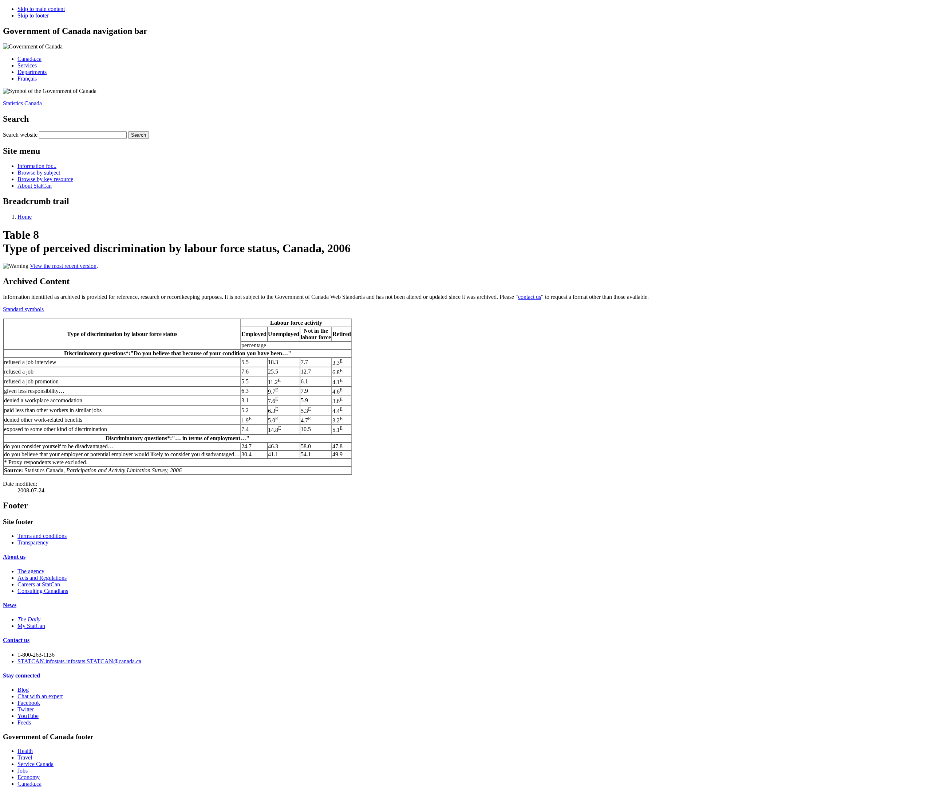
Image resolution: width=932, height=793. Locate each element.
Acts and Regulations (42, 578)
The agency (30, 571)
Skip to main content (41, 9)
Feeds (24, 722)
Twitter (25, 709)
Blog (23, 690)
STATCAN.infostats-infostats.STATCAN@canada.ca (79, 661)
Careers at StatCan (38, 584)
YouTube (28, 716)
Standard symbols (23, 309)
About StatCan (34, 186)
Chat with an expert (40, 696)
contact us (529, 297)
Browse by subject (38, 172)
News (9, 605)
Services (27, 65)
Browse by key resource (45, 179)
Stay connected (21, 675)
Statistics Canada (22, 103)
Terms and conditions (42, 536)
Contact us (16, 640)
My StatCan (31, 626)
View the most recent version (63, 266)
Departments (32, 72)
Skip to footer (33, 15)
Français (27, 78)
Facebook (28, 703)
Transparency (32, 542)
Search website (20, 135)
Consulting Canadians (42, 591)
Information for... (36, 166)
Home (24, 217)
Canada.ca (29, 59)
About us (14, 557)
